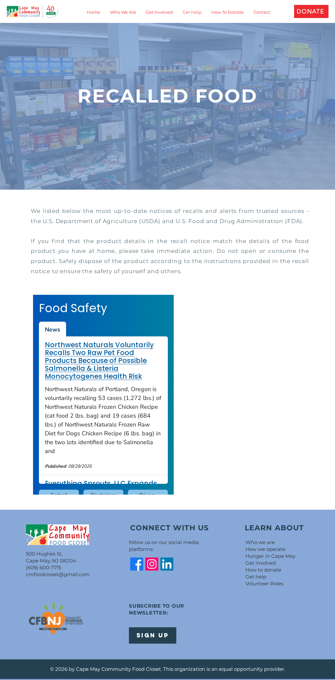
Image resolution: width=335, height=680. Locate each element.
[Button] (32, 11)
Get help (255, 577)
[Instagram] (151, 564)
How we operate (265, 549)
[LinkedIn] (166, 564)
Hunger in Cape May (270, 556)
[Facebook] (136, 564)
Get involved (260, 563)
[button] (311, 11)
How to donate (263, 570)
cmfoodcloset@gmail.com (58, 574)
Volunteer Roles (264, 583)
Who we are (260, 542)
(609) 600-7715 (43, 567)
